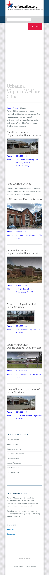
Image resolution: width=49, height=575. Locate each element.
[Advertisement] (24, 54)
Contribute (35, 26)
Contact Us (11, 534)
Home (9, 108)
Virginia (15, 108)
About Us (10, 529)
